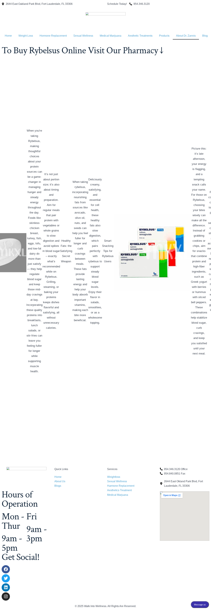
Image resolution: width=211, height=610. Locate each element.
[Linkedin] (6, 587)
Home (8, 35)
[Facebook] (6, 569)
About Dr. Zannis (186, 35)
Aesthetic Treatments (140, 35)
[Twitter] (6, 578)
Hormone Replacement (53, 35)
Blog (205, 35)
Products (164, 35)
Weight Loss (25, 35)
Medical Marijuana (110, 35)
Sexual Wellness (83, 35)
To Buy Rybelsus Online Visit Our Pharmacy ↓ (82, 50)
